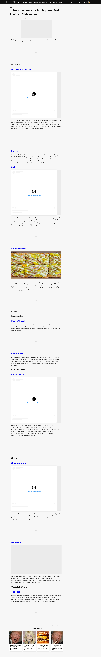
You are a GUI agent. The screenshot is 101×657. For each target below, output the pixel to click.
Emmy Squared (18, 248)
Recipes (24, 2)
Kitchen (55, 2)
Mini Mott (16, 542)
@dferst (59, 625)
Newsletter (94, 2)
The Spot (15, 592)
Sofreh (14, 151)
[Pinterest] (77, 2)
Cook (61, 2)
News (30, 2)
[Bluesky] (79, 2)
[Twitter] (72, 2)
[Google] (84, 2)
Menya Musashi (18, 321)
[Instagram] (81, 2)
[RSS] (86, 2)
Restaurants (46, 2)
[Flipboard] (74, 2)
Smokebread (17, 374)
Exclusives (37, 2)
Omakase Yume (18, 463)
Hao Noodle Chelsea (21, 69)
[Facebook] (69, 2)
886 (13, 167)
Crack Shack (17, 353)
